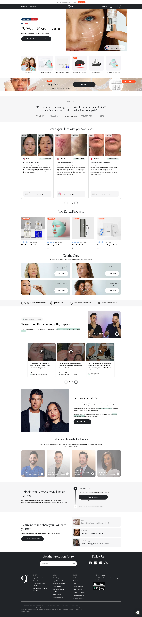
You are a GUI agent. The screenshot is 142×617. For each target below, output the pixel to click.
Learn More (104, 6)
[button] (137, 612)
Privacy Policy (65, 605)
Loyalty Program (77, 589)
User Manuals (57, 586)
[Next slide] (76, 203)
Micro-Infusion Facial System (30, 245)
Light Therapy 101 (58, 581)
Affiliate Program (78, 586)
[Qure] (71, 6)
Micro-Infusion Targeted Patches (108, 245)
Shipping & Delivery (58, 597)
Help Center (32, 6)
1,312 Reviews (33, 242)
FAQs (74, 583)
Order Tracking (57, 594)
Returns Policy (75, 605)
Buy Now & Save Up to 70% (36, 39)
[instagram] (90, 563)
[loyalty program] (111, 6)
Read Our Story (82, 422)
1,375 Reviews (58, 242)
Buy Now (84, 84)
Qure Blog (56, 578)
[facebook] (95, 563)
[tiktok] (100, 563)
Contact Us (76, 581)
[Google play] (107, 588)
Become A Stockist (78, 598)
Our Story (75, 578)
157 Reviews (109, 242)
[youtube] (106, 563)
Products (24, 6)
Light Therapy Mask (39, 578)
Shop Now (61, 273)
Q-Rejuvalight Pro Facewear (55, 245)
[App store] (107, 584)
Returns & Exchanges (79, 592)
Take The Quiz (93, 497)
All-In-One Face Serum (79, 245)
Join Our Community (32, 539)
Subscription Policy (78, 595)
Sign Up (73, 563)
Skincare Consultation (59, 583)
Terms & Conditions (53, 605)
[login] (115, 6)
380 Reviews (83, 242)
